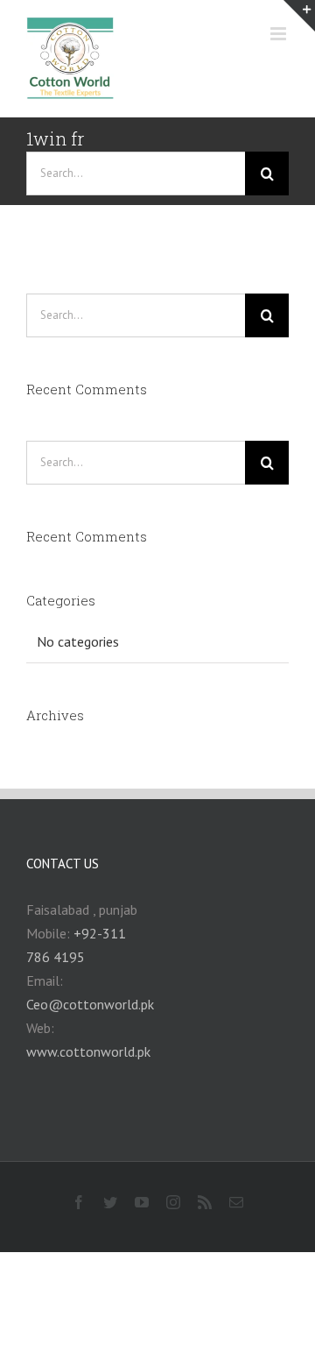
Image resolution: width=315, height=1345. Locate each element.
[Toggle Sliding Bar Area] (299, 16)
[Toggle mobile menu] (279, 34)
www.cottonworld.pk (88, 1051)
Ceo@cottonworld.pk (90, 1004)
